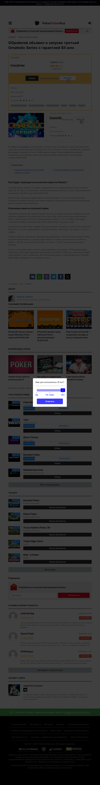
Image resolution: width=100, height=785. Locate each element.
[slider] (63, 390)
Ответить (49, 401)
